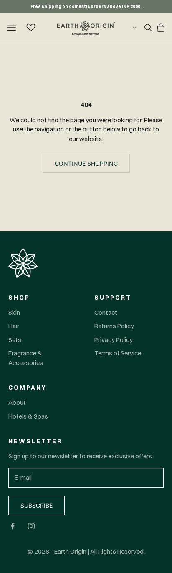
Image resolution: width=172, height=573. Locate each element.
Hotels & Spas (28, 416)
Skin (14, 312)
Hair (13, 326)
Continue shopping (86, 163)
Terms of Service (117, 353)
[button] (134, 27)
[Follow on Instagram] (31, 526)
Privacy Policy (113, 340)
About (17, 402)
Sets (14, 340)
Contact (105, 312)
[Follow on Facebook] (12, 526)
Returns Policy (114, 326)
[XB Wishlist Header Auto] (31, 26)
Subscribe (36, 505)
